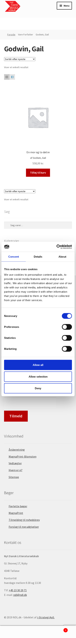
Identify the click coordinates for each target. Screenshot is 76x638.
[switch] (67, 327)
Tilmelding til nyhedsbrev (24, 520)
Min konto (12, 632)
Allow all (38, 364)
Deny (38, 388)
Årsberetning (17, 449)
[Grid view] (7, 77)
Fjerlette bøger (18, 506)
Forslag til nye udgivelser (24, 526)
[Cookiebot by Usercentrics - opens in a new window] (56, 247)
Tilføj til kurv (38, 172)
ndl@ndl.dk (20, 595)
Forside (11, 34)
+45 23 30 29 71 (18, 590)
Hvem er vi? (15, 470)
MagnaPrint (16, 513)
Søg (38, 632)
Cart (58, 628)
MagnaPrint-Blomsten (22, 456)
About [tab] (62, 256)
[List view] (12, 77)
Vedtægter (15, 463)
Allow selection (38, 376)
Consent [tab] (13, 256)
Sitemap (14, 477)
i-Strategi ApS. (46, 617)
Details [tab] (38, 256)
